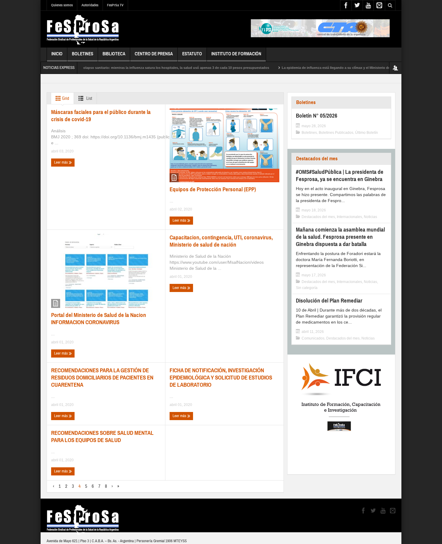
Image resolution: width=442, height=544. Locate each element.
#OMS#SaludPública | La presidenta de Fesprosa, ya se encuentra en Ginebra (339, 175)
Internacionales (349, 217)
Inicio (57, 54)
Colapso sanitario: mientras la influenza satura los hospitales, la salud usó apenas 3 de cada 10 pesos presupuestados (160, 67)
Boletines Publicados (336, 133)
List (88, 98)
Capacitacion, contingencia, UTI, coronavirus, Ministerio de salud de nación (221, 241)
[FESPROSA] (83, 29)
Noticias (370, 217)
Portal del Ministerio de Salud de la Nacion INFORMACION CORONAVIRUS (98, 319)
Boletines (82, 54)
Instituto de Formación (236, 54)
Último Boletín (366, 133)
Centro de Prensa (154, 54)
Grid (65, 98)
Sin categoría (307, 288)
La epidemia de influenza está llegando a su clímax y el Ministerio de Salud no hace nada (337, 67)
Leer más (61, 162)
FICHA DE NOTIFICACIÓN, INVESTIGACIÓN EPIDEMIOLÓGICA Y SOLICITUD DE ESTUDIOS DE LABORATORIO (221, 377)
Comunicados (313, 338)
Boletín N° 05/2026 (316, 115)
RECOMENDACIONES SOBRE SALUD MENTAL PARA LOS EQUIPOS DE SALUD (102, 436)
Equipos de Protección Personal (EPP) (213, 189)
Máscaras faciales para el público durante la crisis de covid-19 (101, 116)
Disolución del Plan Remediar (329, 300)
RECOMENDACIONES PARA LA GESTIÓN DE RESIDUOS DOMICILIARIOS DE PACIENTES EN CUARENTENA (102, 377)
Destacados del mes (317, 158)
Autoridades (89, 5)
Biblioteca (114, 54)
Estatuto (192, 54)
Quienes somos (62, 5)
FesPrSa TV (115, 5)
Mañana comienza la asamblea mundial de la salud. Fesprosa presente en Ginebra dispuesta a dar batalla (340, 236)
